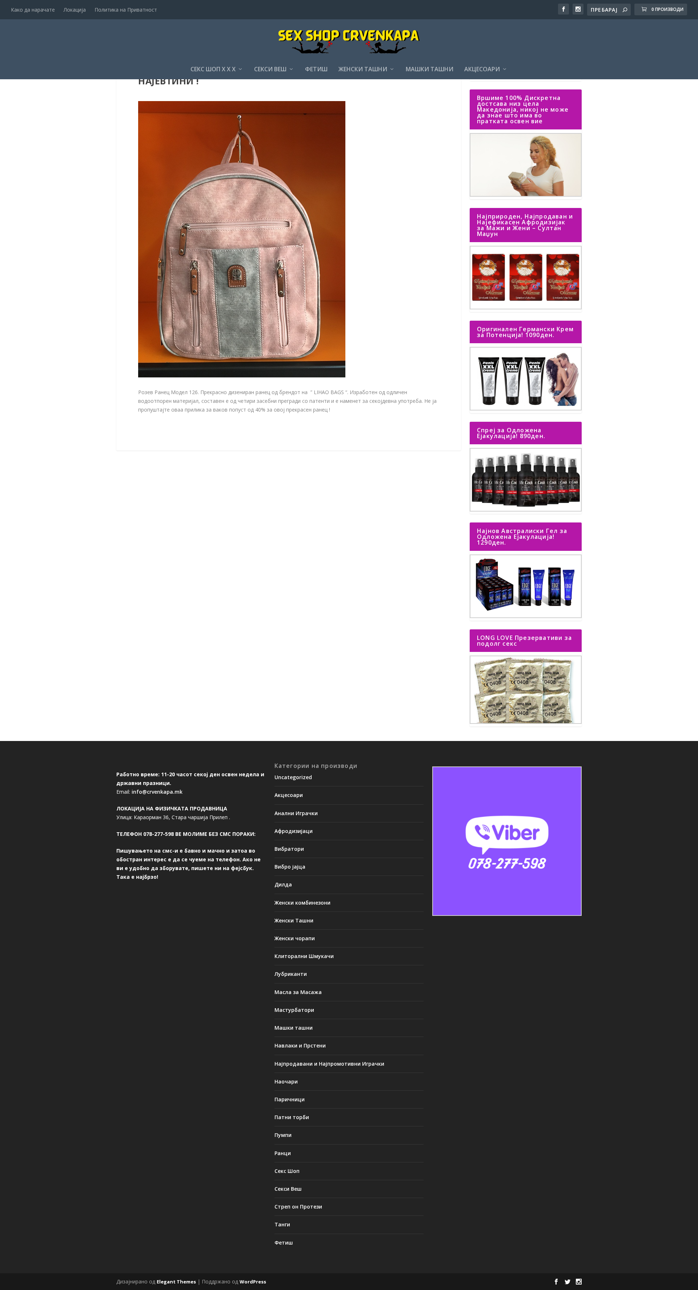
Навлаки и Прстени (300, 1045)
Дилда (283, 884)
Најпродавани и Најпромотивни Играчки (329, 1063)
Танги (282, 1224)
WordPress (253, 1281)
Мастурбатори (294, 1009)
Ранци (282, 1153)
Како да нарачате (33, 9)
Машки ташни (429, 69)
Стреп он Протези (298, 1206)
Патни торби (291, 1117)
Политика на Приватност (126, 9)
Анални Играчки (296, 813)
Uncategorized (293, 777)
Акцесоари (482, 69)
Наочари (286, 1081)
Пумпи (283, 1134)
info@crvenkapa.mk (157, 791)
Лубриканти (290, 973)
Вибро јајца (289, 866)
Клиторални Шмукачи (304, 956)
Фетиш (316, 69)
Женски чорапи (294, 938)
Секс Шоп (287, 1170)
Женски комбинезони (302, 902)
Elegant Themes (176, 1281)
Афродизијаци (293, 831)
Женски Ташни (362, 69)
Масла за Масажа (298, 992)
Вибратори (289, 848)
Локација (75, 9)
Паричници (289, 1099)
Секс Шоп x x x (213, 69)
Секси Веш (270, 69)
